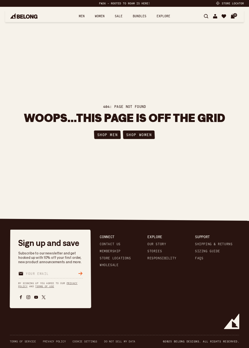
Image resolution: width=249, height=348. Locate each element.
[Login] (215, 16)
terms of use (44, 286)
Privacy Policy (54, 341)
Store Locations (115, 258)
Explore (163, 16)
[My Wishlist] (223, 16)
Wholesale (109, 265)
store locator (233, 3)
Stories (154, 251)
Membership (110, 251)
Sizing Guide (207, 251)
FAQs (199, 258)
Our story (156, 244)
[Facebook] (20, 297)
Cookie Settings (84, 341)
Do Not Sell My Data (119, 341)
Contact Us (110, 244)
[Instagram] (28, 297)
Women (100, 16)
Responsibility (162, 258)
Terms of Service (23, 341)
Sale (119, 16)
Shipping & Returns (213, 244)
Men (82, 16)
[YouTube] (36, 297)
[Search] (206, 16)
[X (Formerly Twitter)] (43, 297)
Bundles (139, 16)
